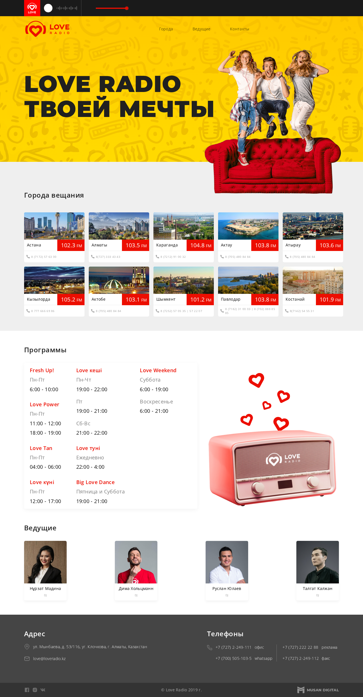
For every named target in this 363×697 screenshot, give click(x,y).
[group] (84, 8)
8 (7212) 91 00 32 (173, 257)
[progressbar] (111, 8)
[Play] (48, 8)
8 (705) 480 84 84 (237, 257)
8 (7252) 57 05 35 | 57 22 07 (181, 311)
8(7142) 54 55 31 (302, 311)
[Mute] (88, 8)
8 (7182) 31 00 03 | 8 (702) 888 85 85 (250, 311)
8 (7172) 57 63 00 (43, 257)
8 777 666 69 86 (43, 311)
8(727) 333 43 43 (108, 257)
